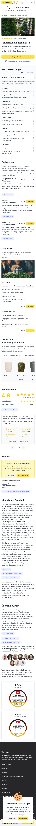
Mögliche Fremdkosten (12, 578)
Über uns (4, 780)
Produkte (5, 569)
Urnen (5, 356)
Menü (31, 2)
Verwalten (11, 475)
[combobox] (22, 77)
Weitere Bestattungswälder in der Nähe (17, 491)
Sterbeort (4, 77)
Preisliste (4, 788)
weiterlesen (6, 191)
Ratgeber (4, 784)
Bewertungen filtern (11, 410)
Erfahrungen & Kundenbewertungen (12, 776)
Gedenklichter (29, 356)
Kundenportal (9, 633)
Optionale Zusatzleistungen (13, 573)
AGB (33, 814)
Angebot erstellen (18, 57)
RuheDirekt (7, 2)
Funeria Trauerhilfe (21, 759)
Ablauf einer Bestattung (12, 642)
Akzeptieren (23, 818)
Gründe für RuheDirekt (11, 638)
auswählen (30, 201)
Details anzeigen (8, 195)
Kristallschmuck (15, 356)
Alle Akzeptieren (23, 475)
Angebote (4, 768)
